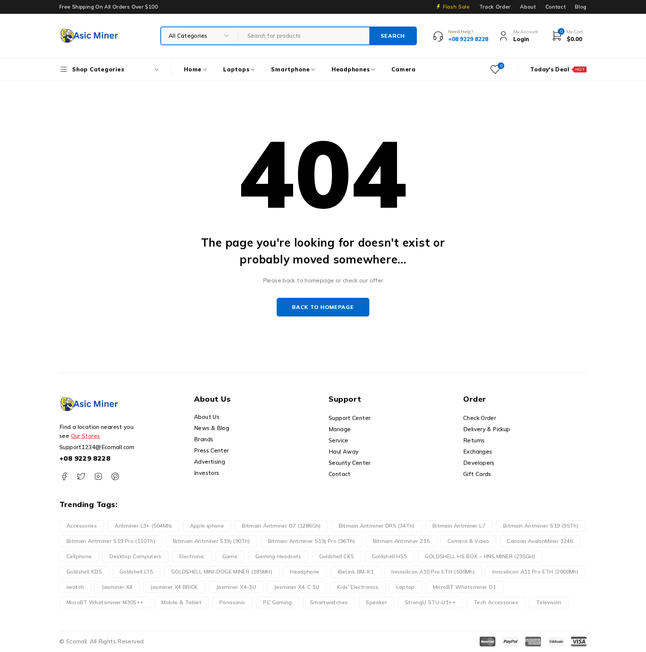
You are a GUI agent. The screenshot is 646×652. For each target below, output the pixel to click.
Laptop (405, 587)
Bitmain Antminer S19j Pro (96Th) (311, 541)
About (528, 7)
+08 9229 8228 (84, 458)
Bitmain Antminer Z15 (401, 541)
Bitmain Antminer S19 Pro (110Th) (111, 541)
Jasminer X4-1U (236, 587)
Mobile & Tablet (182, 602)
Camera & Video (468, 541)
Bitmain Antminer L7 (459, 525)
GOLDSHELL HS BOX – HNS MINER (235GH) (480, 556)
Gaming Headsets (278, 556)
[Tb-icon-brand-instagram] (98, 476)
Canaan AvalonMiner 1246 (540, 541)
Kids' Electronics (357, 587)
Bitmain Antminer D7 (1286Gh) (281, 525)
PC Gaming (277, 602)
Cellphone (79, 556)
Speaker (376, 602)
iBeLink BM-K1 (356, 571)
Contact (555, 7)
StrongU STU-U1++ (430, 602)
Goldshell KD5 (84, 571)
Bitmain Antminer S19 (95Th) (540, 525)
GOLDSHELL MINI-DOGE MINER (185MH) (221, 571)
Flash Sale (456, 7)
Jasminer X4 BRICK (174, 587)
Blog (581, 7)
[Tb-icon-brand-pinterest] (115, 476)
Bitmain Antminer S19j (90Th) (211, 541)
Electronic (191, 556)
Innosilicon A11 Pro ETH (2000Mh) (535, 571)
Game (230, 556)
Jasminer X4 (117, 587)
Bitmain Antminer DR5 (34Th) (377, 525)
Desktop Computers (135, 556)
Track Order (495, 7)
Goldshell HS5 (389, 556)
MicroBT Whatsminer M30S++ (105, 602)
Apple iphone (207, 525)
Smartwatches (329, 602)
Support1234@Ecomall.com (97, 447)
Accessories (82, 525)
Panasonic (232, 602)
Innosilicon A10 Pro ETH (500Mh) (432, 571)
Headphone (304, 571)
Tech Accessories (496, 602)
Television (549, 602)
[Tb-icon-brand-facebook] (64, 476)
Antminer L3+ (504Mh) (143, 525)
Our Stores (85, 435)
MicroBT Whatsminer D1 (464, 587)
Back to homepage (323, 307)
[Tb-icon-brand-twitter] (81, 476)
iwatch (75, 587)
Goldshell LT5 (136, 571)
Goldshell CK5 (336, 556)
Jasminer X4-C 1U (296, 587)
